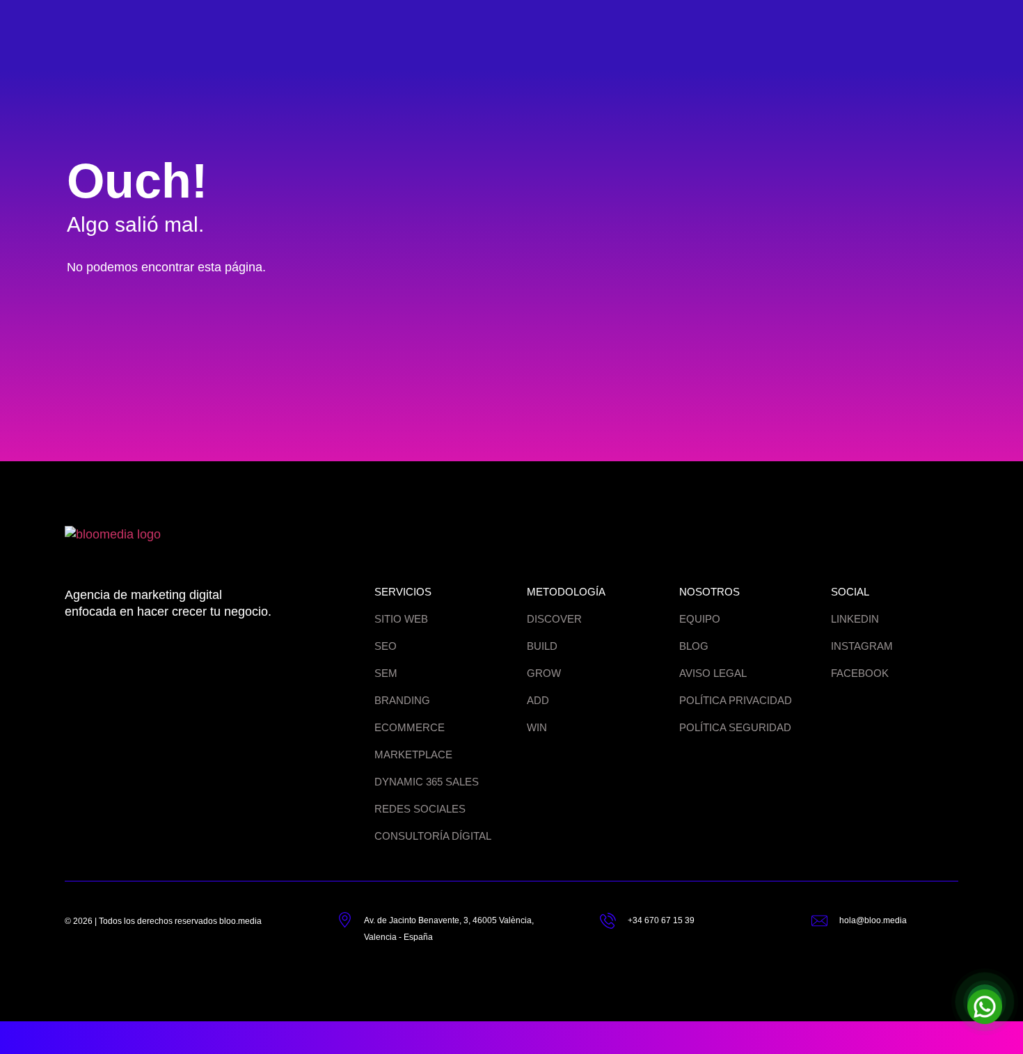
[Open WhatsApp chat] (984, 1001)
